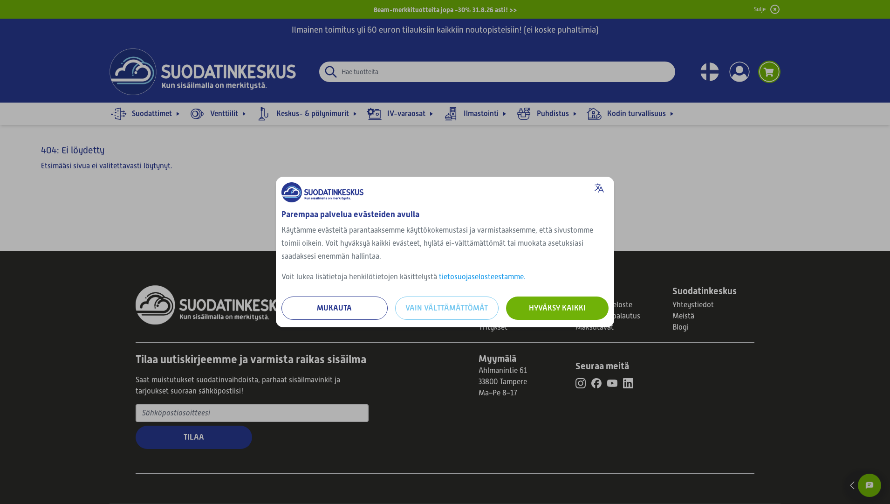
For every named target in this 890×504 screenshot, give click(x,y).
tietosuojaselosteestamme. (482, 277)
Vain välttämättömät (446, 308)
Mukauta (334, 308)
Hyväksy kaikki (557, 308)
